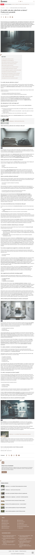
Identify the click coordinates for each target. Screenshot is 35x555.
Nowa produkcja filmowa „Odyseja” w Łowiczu (9, 539)
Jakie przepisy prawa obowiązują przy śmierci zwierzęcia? (11, 73)
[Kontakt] (20, 1)
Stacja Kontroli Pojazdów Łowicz (24, 526)
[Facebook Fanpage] (18, 1)
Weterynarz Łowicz (6, 523)
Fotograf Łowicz (21, 523)
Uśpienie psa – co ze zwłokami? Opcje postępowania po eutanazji (19, 434)
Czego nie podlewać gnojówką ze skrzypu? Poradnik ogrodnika (15, 507)
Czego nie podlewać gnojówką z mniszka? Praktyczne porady (15, 511)
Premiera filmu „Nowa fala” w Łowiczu (9, 544)
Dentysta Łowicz (5, 520)
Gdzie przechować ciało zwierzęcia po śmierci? (9, 63)
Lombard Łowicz (5, 521)
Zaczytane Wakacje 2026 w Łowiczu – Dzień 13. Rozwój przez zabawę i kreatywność (25, 542)
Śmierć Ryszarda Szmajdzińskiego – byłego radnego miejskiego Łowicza (26, 536)
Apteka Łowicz (21, 520)
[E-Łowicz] (3, 1)
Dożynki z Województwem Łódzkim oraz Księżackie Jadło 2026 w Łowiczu (9, 536)
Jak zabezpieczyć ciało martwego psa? (8, 60)
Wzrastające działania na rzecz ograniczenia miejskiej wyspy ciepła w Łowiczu (25, 545)
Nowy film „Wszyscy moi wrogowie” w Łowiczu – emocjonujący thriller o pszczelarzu (9, 542)
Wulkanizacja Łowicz (6, 526)
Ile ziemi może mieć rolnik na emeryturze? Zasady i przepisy (15, 500)
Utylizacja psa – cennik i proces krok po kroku (16, 121)
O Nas (13, 551)
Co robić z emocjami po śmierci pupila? (8, 76)
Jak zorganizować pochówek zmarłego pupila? (9, 71)
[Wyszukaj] (22, 1)
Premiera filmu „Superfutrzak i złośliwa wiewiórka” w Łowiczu (25, 539)
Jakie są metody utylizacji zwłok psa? (7, 65)
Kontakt (10, 551)
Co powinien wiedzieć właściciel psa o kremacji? (9, 68)
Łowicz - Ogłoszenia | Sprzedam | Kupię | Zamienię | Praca (21, 4)
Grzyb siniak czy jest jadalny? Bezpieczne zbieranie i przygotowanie (16, 493)
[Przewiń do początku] (33, 553)
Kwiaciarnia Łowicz (22, 521)
